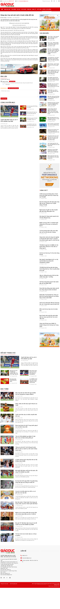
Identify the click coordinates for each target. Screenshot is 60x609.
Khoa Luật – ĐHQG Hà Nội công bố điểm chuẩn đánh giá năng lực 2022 (53, 44)
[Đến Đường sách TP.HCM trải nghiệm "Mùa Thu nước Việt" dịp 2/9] (23, 120)
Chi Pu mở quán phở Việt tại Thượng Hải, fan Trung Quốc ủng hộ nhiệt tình (49, 303)
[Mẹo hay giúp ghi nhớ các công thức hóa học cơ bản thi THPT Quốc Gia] (42, 119)
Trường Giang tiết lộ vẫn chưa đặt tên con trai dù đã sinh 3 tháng (48, 231)
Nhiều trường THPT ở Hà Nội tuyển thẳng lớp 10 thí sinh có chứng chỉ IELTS (48, 224)
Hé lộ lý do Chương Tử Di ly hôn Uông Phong (49, 253)
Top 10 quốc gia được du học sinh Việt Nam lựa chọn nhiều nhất (53, 144)
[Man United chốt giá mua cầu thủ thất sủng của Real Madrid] (23, 113)
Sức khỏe (23, 9)
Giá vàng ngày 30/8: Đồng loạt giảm (13, 380)
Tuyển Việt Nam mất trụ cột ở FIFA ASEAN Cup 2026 (29, 358)
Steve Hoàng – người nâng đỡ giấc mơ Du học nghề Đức (53, 65)
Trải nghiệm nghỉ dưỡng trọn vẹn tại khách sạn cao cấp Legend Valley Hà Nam (53, 78)
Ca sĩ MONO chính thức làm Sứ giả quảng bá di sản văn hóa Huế (31, 125)
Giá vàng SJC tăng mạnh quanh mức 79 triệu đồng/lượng (49, 217)
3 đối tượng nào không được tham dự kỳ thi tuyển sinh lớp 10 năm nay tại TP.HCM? (48, 195)
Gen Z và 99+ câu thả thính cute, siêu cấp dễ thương (53, 124)
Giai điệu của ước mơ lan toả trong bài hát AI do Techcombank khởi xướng (53, 85)
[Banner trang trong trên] (49, 22)
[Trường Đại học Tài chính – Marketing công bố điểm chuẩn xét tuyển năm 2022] (42, 59)
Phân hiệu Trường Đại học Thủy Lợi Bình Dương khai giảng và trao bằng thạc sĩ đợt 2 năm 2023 (49, 296)
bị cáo (23, 30)
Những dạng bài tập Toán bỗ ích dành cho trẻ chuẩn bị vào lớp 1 (53, 157)
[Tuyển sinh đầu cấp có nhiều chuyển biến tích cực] (7, 418)
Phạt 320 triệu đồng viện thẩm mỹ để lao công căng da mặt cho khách (49, 289)
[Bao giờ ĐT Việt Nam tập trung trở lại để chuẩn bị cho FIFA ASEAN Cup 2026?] (7, 526)
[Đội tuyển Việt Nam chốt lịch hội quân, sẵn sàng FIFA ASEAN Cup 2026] (7, 474)
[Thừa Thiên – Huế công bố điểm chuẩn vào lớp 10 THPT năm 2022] (42, 38)
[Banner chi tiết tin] (19, 69)
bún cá (36, 36)
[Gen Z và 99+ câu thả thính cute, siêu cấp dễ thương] (42, 125)
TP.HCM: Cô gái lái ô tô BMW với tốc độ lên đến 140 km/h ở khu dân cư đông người (48, 246)
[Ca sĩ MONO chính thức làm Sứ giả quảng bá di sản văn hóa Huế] (23, 126)
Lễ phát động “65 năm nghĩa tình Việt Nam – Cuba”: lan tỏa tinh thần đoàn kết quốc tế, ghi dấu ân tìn (53, 111)
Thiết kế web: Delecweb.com (53, 586)
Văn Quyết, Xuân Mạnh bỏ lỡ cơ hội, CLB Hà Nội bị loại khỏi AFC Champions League (48, 261)
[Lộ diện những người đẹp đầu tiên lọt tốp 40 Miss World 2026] (7, 463)
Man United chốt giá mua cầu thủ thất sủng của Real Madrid (32, 113)
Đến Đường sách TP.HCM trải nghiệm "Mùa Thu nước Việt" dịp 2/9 (32, 119)
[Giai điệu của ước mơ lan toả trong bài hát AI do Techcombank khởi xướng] (42, 85)
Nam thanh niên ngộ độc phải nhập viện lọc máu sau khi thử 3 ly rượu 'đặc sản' (48, 317)
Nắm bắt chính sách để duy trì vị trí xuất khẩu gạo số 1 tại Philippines (53, 97)
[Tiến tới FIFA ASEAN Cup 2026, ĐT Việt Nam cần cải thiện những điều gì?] (7, 440)
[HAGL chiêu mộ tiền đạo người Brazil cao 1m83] (7, 407)
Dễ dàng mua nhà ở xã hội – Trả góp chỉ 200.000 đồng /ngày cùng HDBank (53, 103)
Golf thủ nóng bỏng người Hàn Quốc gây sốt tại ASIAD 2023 (49, 282)
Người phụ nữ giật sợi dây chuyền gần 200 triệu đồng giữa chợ (48, 210)
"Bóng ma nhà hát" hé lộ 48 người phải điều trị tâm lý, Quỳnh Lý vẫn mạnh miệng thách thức (26, 449)
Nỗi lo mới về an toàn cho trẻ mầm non (48, 309)
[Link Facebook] (51, 1)
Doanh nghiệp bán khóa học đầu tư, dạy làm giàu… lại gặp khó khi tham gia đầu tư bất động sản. (53, 72)
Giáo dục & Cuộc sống (41, 583)
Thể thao (39, 9)
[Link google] (56, 1)
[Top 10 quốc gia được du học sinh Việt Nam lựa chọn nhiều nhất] (42, 145)
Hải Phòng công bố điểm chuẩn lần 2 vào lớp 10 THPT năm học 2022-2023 (53, 150)
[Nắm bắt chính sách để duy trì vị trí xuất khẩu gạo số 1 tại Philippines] (42, 98)
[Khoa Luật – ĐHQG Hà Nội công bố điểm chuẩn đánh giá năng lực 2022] (42, 44)
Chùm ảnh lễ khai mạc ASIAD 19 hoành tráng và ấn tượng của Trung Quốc (48, 325)
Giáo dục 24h (7, 9)
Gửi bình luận (3, 98)
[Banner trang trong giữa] (49, 175)
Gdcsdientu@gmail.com (23, 1)
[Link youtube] (58, 1)
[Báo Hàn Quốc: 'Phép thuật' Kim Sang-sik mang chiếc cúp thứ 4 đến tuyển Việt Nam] (7, 505)
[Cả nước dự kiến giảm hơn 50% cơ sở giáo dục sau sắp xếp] (7, 494)
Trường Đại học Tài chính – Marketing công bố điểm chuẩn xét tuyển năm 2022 (53, 58)
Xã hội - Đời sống (46, 9)
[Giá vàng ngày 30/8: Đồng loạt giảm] (23, 107)
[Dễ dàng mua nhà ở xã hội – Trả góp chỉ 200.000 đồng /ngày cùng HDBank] (42, 104)
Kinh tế (34, 9)
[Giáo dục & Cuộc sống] (7, 6)
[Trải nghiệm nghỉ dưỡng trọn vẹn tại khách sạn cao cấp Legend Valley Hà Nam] (42, 79)
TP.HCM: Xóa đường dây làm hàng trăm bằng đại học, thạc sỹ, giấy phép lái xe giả (49, 269)
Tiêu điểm (13, 9)
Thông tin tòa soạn (46, 1)
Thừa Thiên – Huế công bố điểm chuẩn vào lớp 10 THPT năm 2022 (53, 37)
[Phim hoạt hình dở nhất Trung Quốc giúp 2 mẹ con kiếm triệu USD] (7, 429)
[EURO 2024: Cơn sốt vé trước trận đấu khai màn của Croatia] (42, 92)
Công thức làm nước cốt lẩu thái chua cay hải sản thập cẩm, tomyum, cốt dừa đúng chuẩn (53, 137)
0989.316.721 (11, 1)
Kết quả (6, 47)
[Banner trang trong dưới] (49, 340)
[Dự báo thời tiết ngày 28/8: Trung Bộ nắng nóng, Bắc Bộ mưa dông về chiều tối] (7, 484)
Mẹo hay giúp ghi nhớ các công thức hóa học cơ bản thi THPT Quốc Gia (53, 118)
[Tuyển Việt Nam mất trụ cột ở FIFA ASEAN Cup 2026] (9, 111)
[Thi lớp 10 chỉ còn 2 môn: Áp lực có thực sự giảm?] (7, 537)
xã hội (22, 51)
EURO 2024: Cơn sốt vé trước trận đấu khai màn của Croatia (53, 91)
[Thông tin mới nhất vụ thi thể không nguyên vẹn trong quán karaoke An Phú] (42, 131)
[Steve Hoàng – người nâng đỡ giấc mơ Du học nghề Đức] (42, 65)
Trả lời (3, 84)
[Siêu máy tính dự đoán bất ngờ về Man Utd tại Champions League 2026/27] (7, 396)
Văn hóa (29, 9)
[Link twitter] (54, 1)
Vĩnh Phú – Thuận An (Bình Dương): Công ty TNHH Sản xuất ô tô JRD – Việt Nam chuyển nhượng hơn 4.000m (53, 51)
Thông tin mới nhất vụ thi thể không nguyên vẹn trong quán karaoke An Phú (53, 130)
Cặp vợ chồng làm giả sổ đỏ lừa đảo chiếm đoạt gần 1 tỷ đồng (48, 276)
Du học (18, 9)
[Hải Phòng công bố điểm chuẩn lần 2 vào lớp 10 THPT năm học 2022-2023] (42, 151)
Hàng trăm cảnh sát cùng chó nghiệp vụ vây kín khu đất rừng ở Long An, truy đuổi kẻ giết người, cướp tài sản (49, 238)
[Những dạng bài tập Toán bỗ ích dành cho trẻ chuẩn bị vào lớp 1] (42, 157)
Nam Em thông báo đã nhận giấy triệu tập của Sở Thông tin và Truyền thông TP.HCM (49, 203)
